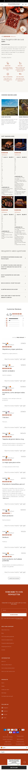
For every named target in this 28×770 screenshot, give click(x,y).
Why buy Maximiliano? (6, 664)
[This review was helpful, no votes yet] (21, 359)
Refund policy (20, 739)
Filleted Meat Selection (2, 222)
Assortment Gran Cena (15, 220)
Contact (3, 649)
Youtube (5, 714)
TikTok (4, 717)
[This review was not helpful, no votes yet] (23, 359)
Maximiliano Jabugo (8, 736)
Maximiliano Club (5, 629)
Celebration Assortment (15, 165)
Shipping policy (20, 741)
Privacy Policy (19, 618)
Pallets (2, 686)
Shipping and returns (6, 646)
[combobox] (19, 337)
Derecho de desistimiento (7, 639)
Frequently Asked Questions (7, 643)
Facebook (5, 711)
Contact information (8, 739)
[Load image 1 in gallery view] (25, 32)
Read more (6, 498)
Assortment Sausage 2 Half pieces (2, 171)
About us (3, 661)
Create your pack (5, 689)
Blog (2, 633)
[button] (2, 4)
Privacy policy (20, 736)
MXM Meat (3, 692)
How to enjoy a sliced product (8, 668)
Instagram (5, 707)
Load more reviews (14, 578)
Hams (2, 682)
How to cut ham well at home (8, 671)
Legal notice (8, 741)
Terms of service (7, 744)
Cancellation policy (20, 744)
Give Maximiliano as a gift (7, 696)
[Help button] (25, 762)
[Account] (22, 4)
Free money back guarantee (7, 636)
